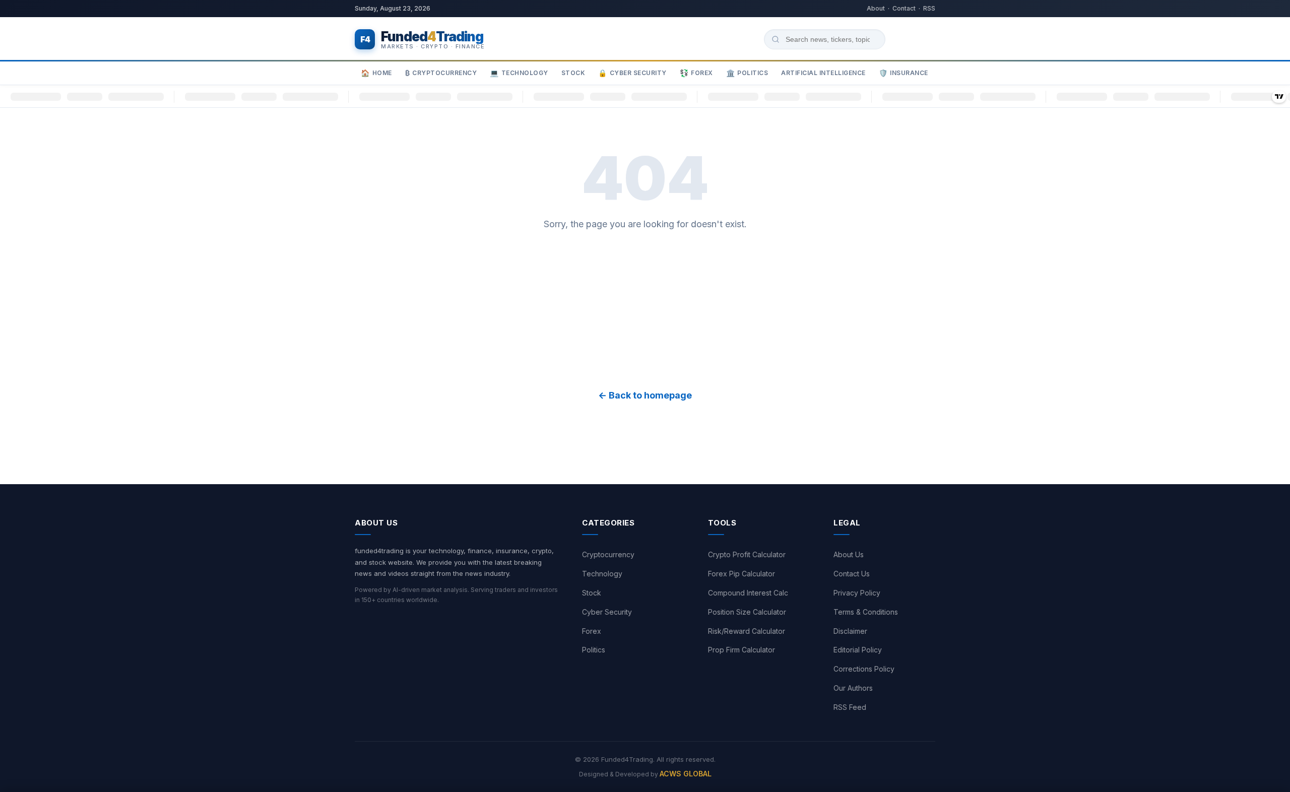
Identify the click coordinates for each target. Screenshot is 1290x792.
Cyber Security (632, 73)
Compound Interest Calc (748, 592)
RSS (929, 8)
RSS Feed (849, 707)
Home (376, 73)
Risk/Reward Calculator (746, 631)
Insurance (903, 73)
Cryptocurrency (441, 73)
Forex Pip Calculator (741, 573)
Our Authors (853, 688)
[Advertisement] (645, 309)
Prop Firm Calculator (741, 649)
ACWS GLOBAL (686, 773)
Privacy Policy (856, 592)
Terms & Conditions (865, 612)
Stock (573, 73)
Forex (696, 73)
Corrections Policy (863, 669)
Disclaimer (850, 631)
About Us (848, 554)
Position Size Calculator (747, 612)
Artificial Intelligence (823, 73)
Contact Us (851, 573)
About (876, 8)
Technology (519, 73)
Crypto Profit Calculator (747, 554)
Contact (904, 8)
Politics (747, 73)
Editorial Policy (857, 649)
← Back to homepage (645, 395)
